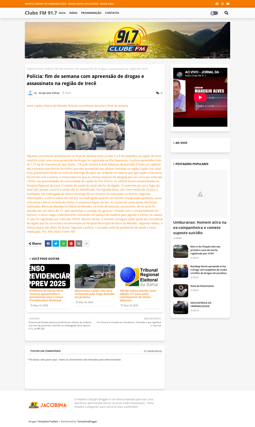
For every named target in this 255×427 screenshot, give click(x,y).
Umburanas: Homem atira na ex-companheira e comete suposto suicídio (199, 227)
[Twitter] (55, 243)
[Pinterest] (71, 243)
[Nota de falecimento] (180, 290)
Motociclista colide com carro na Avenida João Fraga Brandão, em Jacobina (95, 294)
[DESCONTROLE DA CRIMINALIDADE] (180, 307)
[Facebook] (48, 243)
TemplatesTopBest (48, 421)
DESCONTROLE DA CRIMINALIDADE (201, 304)
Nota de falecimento (202, 286)
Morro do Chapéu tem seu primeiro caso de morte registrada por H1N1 (205, 250)
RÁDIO (73, 13)
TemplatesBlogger (87, 421)
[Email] (78, 243)
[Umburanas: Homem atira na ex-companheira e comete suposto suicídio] (200, 194)
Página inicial (35, 68)
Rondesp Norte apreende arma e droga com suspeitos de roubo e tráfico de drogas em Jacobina (208, 270)
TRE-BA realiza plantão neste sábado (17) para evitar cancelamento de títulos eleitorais (138, 295)
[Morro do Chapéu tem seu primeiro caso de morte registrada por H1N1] (180, 251)
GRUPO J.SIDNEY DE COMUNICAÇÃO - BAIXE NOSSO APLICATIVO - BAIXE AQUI (69, 3)
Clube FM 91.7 (41, 13)
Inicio (62, 13)
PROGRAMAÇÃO (91, 13)
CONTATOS (112, 13)
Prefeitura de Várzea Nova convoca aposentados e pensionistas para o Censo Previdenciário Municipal (46, 295)
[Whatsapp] (63, 243)
